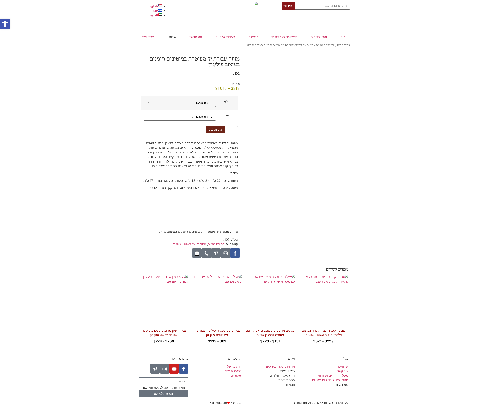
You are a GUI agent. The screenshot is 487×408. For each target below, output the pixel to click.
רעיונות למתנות (225, 37)
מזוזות (319, 45)
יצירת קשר (148, 37)
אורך (227, 115)
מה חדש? (195, 37)
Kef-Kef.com (218, 403)
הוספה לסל (215, 129)
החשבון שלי (234, 358)
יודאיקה (253, 37)
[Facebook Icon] (235, 253)
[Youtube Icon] (174, 369)
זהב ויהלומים (319, 37)
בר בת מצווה (216, 244)
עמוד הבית (343, 45)
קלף (226, 101)
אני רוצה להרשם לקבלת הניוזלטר (163, 388)
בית (343, 37)
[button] (5, 24)
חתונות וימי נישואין (194, 244)
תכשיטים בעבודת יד (284, 37)
